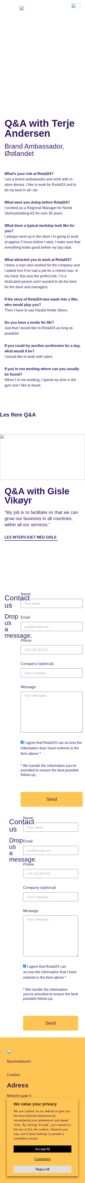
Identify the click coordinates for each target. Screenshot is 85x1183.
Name (26, 594)
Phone (26, 640)
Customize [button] (42, 1159)
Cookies (13, 1075)
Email (25, 617)
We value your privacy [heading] (35, 1104)
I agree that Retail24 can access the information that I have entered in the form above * (51, 748)
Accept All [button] (42, 1149)
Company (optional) (37, 664)
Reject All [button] (42, 1169)
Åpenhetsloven (19, 1061)
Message (28, 687)
